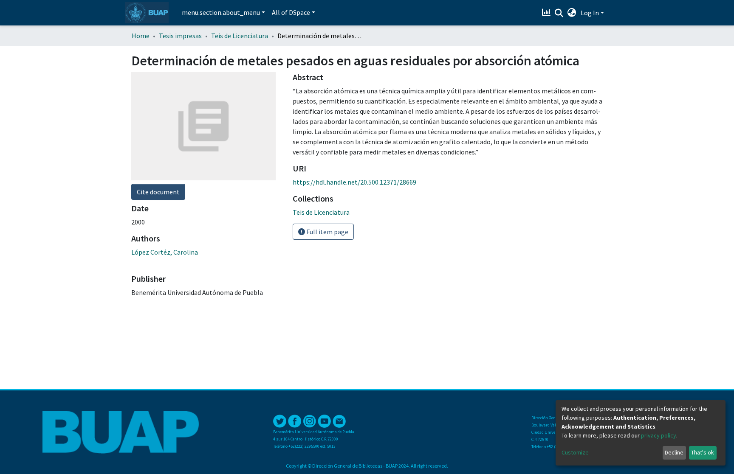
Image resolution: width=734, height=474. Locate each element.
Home (141, 35)
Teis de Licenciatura (239, 35)
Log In (590, 12)
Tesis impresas (180, 35)
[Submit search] (559, 13)
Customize (575, 452)
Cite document (158, 192)
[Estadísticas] (547, 13)
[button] (572, 13)
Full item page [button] (326, 231)
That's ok (702, 452)
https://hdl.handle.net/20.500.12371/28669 (354, 182)
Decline (674, 452)
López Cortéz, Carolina (164, 252)
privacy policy (658, 435)
